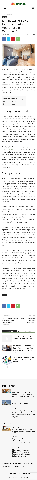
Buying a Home (10, 104)
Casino (14, 436)
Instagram (26, 473)
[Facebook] (4, 39)
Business (9, 14)
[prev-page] (3, 367)
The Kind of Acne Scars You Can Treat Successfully (27, 320)
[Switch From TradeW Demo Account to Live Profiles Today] (7, 360)
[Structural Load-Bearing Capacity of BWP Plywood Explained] (7, 338)
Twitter (26, 478)
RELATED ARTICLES (9, 331)
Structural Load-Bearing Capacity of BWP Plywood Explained (22, 338)
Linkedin (15, 478)
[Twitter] (8, 39)
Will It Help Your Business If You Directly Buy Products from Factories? (10, 321)
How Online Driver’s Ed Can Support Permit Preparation (23, 430)
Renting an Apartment (11, 102)
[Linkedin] (9, 478)
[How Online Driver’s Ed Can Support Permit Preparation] (6, 428)
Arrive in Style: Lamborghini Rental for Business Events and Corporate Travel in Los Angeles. (23, 414)
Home (3, 14)
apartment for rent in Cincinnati (16, 295)
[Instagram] (20, 473)
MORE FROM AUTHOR (25, 331)
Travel (14, 389)
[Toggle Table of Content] (21, 99)
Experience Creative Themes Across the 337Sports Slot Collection (22, 441)
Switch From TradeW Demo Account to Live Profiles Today (23, 359)
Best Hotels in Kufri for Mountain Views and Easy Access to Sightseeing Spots (23, 394)
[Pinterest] (13, 39)
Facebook (13, 473)
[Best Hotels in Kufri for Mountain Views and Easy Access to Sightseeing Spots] (6, 391)
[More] (22, 39)
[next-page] (6, 367)
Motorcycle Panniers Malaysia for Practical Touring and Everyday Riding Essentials (21, 453)
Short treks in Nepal (20, 403)
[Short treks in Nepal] (6, 402)
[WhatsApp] (18, 39)
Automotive (16, 427)
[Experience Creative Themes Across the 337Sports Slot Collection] (6, 438)
